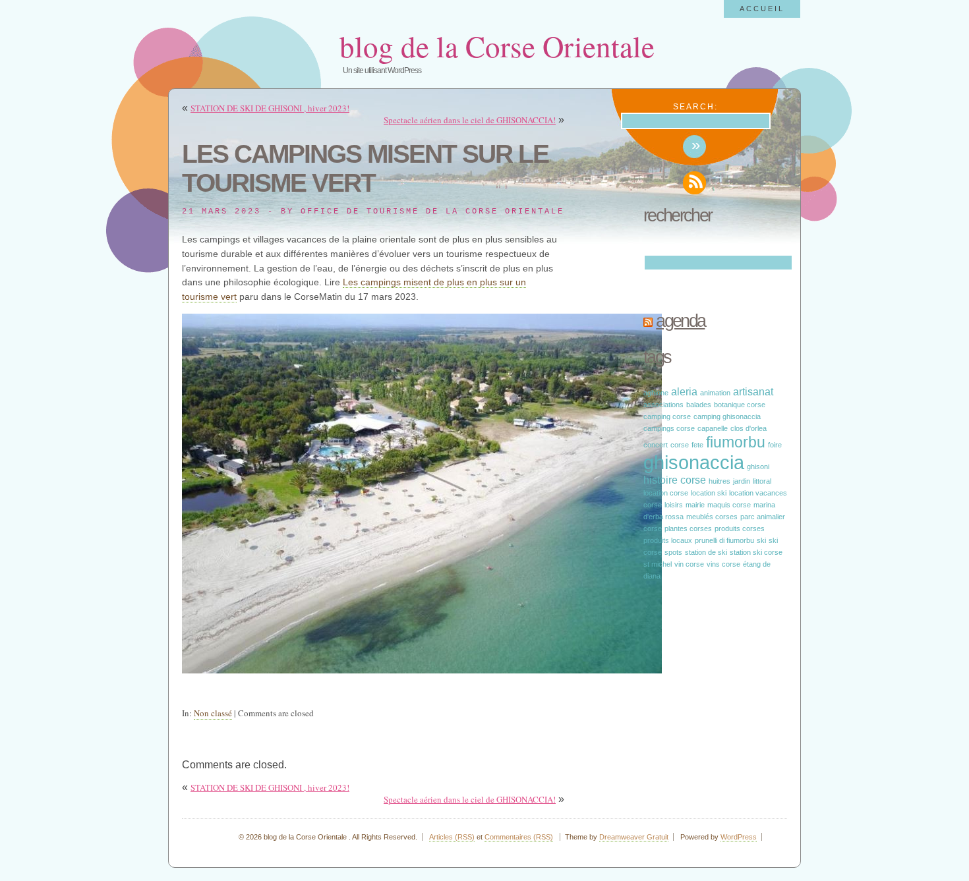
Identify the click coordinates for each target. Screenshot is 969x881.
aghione (655, 393)
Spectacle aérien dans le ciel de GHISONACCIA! (470, 120)
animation (715, 393)
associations (663, 405)
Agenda (680, 321)
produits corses (740, 528)
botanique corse (739, 405)
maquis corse (729, 505)
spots (673, 552)
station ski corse (756, 552)
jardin (741, 481)
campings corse (669, 428)
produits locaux (667, 540)
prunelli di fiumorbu (724, 540)
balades (698, 405)
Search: (695, 106)
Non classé (213, 713)
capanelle (712, 428)
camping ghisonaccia (727, 416)
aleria (684, 391)
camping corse (667, 416)
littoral (762, 481)
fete (697, 445)
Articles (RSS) (452, 837)
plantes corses (688, 528)
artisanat (753, 391)
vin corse (689, 564)
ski (761, 540)
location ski (708, 493)
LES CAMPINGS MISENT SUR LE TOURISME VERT (365, 168)
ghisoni (758, 466)
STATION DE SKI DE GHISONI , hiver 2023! (270, 108)
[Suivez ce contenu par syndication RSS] (648, 321)
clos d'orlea (748, 428)
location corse (665, 493)
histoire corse (674, 480)
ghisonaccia (693, 462)
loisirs (673, 505)
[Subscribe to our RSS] (694, 182)
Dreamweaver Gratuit (633, 837)
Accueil (762, 9)
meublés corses (712, 517)
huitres (719, 481)
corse (679, 445)
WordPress (738, 837)
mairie (695, 505)
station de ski (706, 552)
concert (655, 445)
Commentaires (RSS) (518, 837)
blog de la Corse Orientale (497, 46)
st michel (657, 564)
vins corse (723, 564)
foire (775, 445)
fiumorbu (735, 442)
